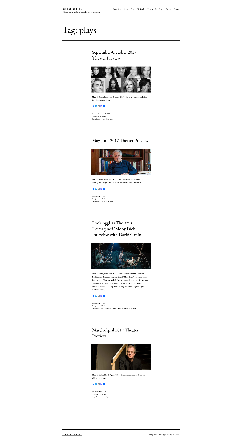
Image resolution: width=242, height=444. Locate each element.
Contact (177, 9)
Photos (150, 9)
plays (107, 119)
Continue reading (98, 290)
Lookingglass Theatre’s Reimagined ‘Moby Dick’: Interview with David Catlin (116, 228)
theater (112, 119)
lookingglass (108, 308)
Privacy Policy (152, 434)
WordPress (175, 434)
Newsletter (159, 9)
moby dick (125, 308)
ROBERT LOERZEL (72, 8)
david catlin (100, 308)
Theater (103, 116)
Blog (133, 9)
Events (168, 9)
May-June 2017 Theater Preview (120, 140)
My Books (141, 9)
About (126, 9)
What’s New (116, 9)
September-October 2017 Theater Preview (114, 55)
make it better (101, 119)
